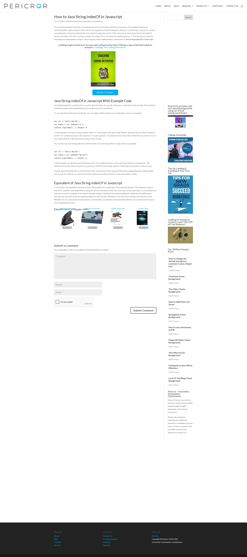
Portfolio (217, 6)
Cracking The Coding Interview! (110, 47)
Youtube (106, 545)
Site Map (155, 536)
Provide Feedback (110, 539)
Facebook (107, 542)
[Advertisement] (38, 62)
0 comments (98, 21)
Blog (176, 6)
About (167, 6)
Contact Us (232, 6)
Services (186, 6)
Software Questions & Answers (78, 21)
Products (201, 6)
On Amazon (67, 227)
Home (158, 6)
